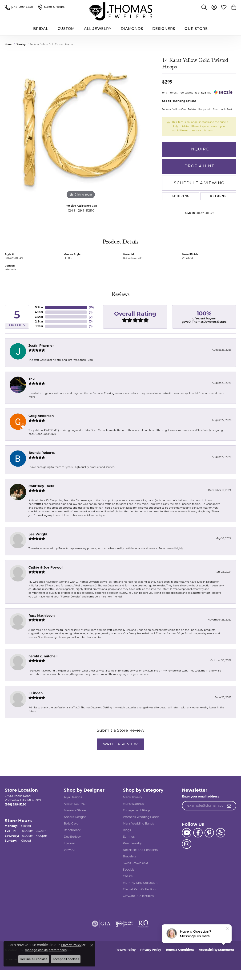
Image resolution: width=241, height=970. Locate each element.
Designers (163, 29)
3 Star (39, 316)
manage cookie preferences (46, 950)
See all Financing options (179, 100)
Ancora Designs (75, 817)
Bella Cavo (71, 823)
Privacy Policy (150, 949)
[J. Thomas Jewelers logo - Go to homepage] (120, 11)
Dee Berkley (72, 836)
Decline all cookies (33, 959)
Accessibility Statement (216, 949)
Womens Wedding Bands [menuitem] (141, 817)
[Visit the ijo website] (124, 924)
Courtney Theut (41, 486)
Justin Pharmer (41, 345)
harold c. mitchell (42, 656)
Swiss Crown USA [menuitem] (135, 863)
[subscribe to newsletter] (229, 805)
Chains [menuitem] (128, 876)
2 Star (39, 321)
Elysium (69, 843)
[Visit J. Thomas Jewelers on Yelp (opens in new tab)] (220, 832)
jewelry (21, 44)
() (91, 307)
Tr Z (31, 379)
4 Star (39, 312)
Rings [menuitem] (127, 830)
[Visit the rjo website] (143, 924)
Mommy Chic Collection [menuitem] (140, 882)
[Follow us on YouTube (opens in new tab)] (186, 832)
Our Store (196, 29)
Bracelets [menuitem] (129, 856)
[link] (19, 7)
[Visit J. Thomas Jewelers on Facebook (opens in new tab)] (198, 832)
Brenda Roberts (41, 453)
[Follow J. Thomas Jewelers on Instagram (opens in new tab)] (186, 844)
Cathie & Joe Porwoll (45, 567)
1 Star (39, 326)
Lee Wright (38, 534)
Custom (66, 29)
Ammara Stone (75, 810)
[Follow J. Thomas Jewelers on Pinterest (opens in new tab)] (209, 832)
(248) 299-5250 (81, 210)
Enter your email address (200, 796)
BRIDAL (40, 29)
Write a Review (120, 744)
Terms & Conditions (180, 949)
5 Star (39, 307)
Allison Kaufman (75, 803)
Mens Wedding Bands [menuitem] (138, 823)
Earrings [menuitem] (129, 836)
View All (69, 850)
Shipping (181, 196)
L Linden (35, 693)
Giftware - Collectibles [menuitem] (138, 896)
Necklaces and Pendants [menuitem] (140, 850)
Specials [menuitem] (128, 869)
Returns (218, 196)
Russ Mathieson (41, 615)
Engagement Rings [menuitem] (136, 810)
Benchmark (72, 830)
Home (8, 44)
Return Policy (126, 949)
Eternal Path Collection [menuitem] (139, 889)
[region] (81, 129)
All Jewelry (97, 29)
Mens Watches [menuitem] (133, 803)
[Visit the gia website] (101, 924)
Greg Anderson (41, 416)
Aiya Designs (73, 797)
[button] (204, 7)
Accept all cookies (65, 959)
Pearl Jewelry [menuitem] (132, 843)
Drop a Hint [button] (199, 166)
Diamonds (132, 29)
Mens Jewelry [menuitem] (132, 797)
